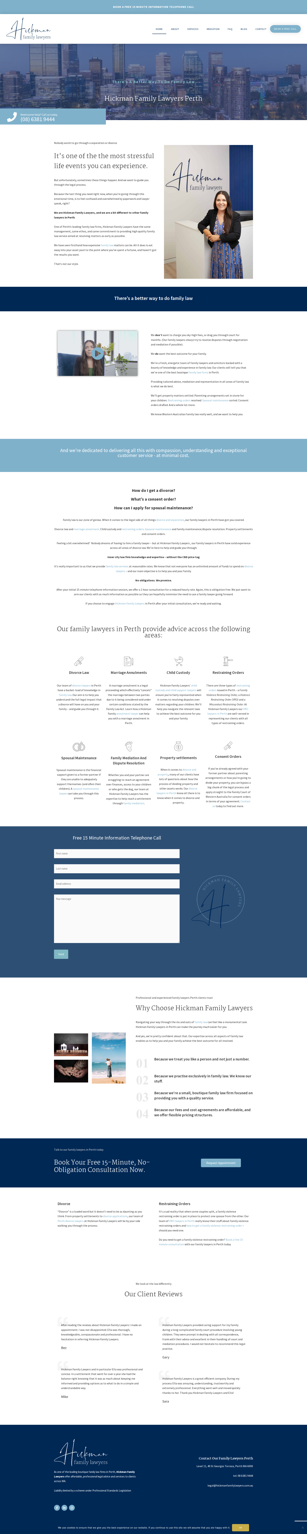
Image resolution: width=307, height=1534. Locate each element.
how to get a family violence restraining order (214, 1225)
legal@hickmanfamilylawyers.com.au (230, 1485)
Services (193, 29)
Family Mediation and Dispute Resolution (129, 760)
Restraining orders (179, 400)
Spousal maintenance (215, 400)
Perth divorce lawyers (71, 1221)
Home (159, 29)
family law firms (198, 372)
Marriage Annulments (129, 672)
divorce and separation (170, 520)
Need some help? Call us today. (39, 114)
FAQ (230, 29)
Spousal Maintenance (78, 757)
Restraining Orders (228, 672)
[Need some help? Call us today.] (12, 117)
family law (107, 245)
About (175, 29)
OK (240, 1527)
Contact (260, 29)
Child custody (178, 672)
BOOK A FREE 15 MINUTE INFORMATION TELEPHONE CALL (153, 7)
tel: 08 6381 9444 (243, 1475)
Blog (244, 29)
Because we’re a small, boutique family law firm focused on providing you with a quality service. (203, 1095)
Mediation (213, 29)
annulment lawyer (127, 713)
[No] (302, 1527)
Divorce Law (79, 672)
